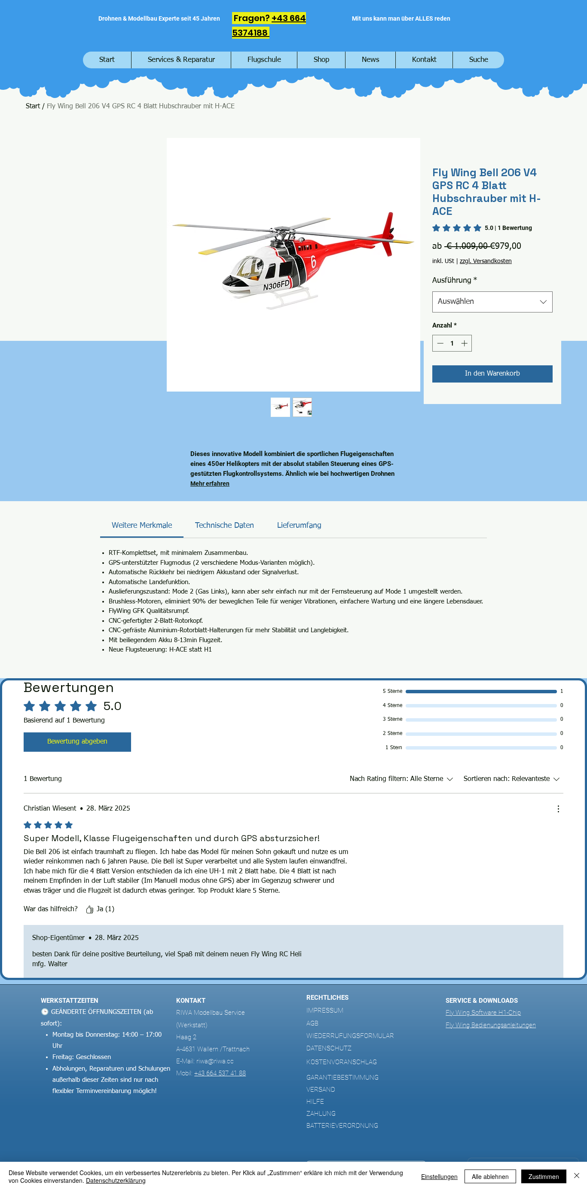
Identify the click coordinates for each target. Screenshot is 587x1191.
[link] (482, 228)
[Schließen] (577, 1176)
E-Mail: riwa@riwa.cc (205, 1061)
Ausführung (454, 281)
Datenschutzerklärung (116, 1180)
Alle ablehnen (490, 1176)
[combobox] (492, 302)
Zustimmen (544, 1176)
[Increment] (465, 343)
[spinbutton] (452, 343)
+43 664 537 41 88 (220, 1073)
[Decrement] (439, 343)
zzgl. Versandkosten (486, 261)
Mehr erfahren (209, 483)
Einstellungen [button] (439, 1176)
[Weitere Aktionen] (558, 809)
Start (33, 106)
